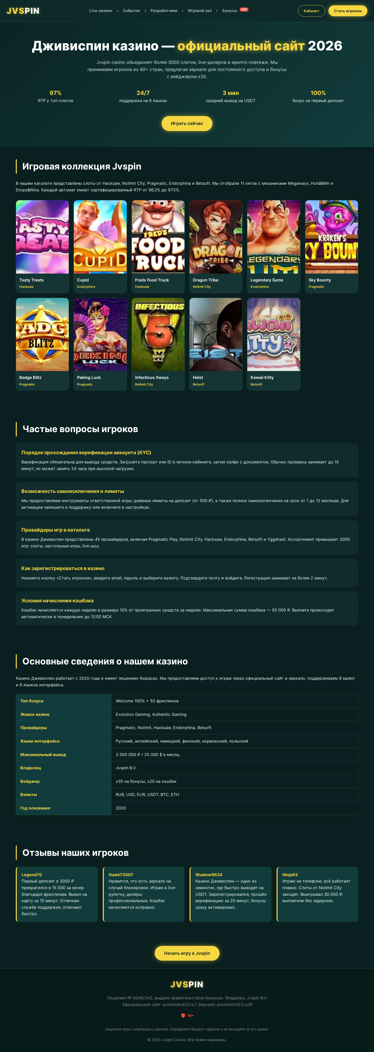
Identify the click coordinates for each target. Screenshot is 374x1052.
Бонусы (234, 10)
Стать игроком (348, 11)
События (131, 10)
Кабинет (311, 11)
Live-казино (100, 10)
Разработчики (164, 10)
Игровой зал (200, 10)
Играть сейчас (187, 123)
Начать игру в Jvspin (187, 953)
